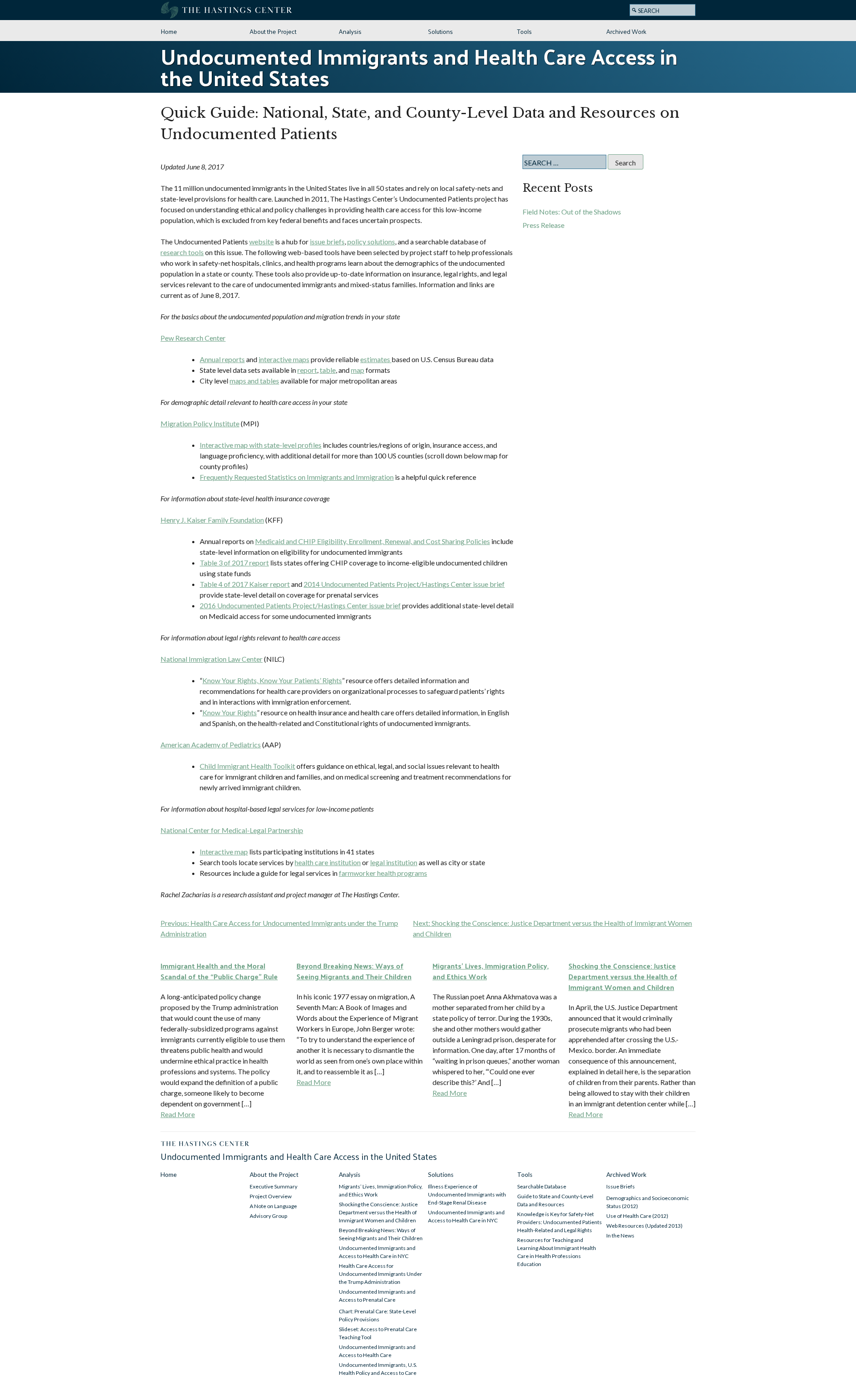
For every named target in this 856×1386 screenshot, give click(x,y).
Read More (177, 1114)
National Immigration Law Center (211, 659)
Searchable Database (541, 1186)
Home (168, 31)
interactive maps (284, 359)
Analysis (350, 31)
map (357, 370)
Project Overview (271, 1196)
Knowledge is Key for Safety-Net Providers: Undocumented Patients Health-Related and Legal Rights (559, 1222)
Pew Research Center (193, 338)
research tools (182, 252)
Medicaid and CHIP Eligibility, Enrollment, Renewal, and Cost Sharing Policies (372, 541)
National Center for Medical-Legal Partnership (231, 830)
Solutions (440, 31)
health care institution (328, 862)
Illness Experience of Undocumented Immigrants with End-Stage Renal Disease (467, 1194)
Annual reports (222, 359)
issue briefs (327, 241)
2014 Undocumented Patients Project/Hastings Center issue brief (404, 584)
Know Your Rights (229, 712)
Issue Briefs (620, 1186)
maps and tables (254, 380)
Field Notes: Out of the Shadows (572, 211)
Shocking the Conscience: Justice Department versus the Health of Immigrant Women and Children (378, 1212)
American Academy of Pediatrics (210, 744)
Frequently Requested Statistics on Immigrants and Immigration (297, 477)
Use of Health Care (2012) (637, 1216)
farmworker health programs (383, 873)
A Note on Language (273, 1206)
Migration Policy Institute (199, 423)
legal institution (393, 862)
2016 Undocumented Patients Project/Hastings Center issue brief (300, 605)
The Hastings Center (227, 10)
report (307, 370)
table (328, 370)
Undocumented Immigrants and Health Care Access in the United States (419, 67)
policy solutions (371, 241)
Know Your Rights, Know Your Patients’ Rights (272, 680)
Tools (524, 31)
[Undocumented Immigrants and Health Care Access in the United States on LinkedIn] (618, 10)
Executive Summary (273, 1186)
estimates (375, 359)
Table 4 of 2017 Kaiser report (245, 584)
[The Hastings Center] (205, 1144)
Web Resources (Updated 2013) (644, 1225)
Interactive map (224, 851)
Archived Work (626, 31)
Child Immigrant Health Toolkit (247, 766)
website (261, 241)
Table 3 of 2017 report (234, 562)
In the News (620, 1235)
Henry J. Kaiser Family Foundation (212, 520)
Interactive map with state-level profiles (260, 445)
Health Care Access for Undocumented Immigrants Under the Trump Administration (380, 1273)
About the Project (273, 31)
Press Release (543, 225)
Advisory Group (268, 1216)
